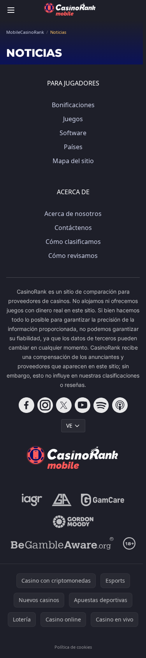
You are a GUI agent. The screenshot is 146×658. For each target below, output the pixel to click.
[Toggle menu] (11, 10)
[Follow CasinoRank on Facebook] (26, 405)
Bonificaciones (73, 105)
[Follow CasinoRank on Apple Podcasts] (120, 405)
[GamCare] (102, 500)
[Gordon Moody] (73, 521)
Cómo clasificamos (73, 241)
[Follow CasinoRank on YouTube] (82, 405)
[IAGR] (32, 500)
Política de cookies (73, 647)
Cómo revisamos (73, 255)
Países (73, 147)
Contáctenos (73, 227)
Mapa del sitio (73, 161)
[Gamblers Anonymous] (62, 500)
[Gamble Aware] (62, 543)
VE (69, 425)
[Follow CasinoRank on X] (64, 405)
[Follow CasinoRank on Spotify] (101, 405)
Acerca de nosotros (73, 213)
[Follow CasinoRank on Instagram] (45, 405)
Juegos (73, 119)
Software (73, 133)
